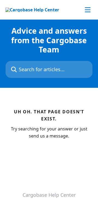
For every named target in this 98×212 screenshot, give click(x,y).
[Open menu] (88, 10)
